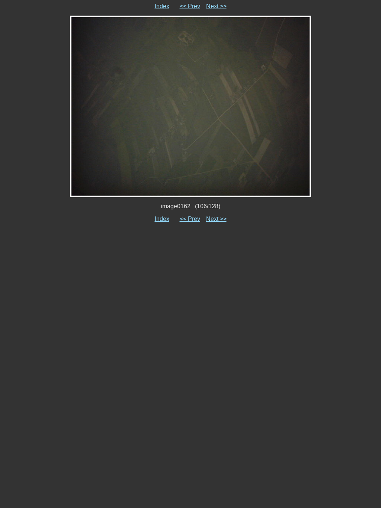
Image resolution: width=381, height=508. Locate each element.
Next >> (216, 6)
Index (162, 6)
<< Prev (190, 6)
